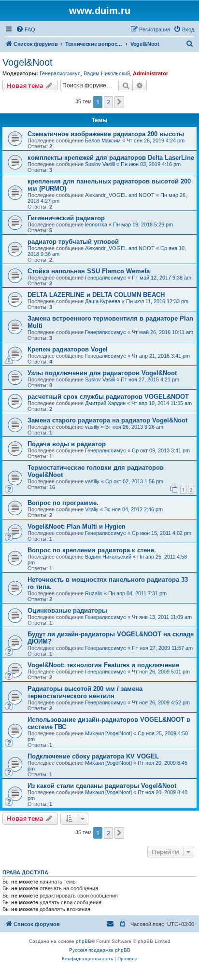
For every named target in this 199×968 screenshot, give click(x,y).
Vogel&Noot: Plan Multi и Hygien (77, 526)
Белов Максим (103, 140)
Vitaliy (92, 509)
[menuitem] (25, 29)
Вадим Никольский (107, 73)
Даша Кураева (102, 301)
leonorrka (96, 224)
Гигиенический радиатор (66, 218)
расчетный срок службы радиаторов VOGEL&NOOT (108, 396)
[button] (119, 102)
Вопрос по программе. (63, 502)
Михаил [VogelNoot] (108, 733)
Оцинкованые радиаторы (67, 610)
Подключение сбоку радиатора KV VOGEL (93, 756)
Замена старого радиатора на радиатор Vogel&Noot (107, 420)
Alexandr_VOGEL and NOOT (120, 195)
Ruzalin (93, 593)
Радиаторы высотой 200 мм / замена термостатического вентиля (85, 692)
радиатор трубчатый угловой (73, 241)
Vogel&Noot (27, 62)
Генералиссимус (60, 73)
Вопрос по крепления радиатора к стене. (92, 550)
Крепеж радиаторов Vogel (68, 349)
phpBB (83, 941)
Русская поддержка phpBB (99, 950)
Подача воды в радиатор (67, 444)
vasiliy (92, 427)
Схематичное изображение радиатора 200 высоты (106, 134)
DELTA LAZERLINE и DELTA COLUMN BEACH (96, 294)
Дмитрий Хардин (105, 403)
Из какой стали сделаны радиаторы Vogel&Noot (102, 785)
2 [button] (108, 102)
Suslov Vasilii (100, 164)
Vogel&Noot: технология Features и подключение (103, 665)
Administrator (150, 73)
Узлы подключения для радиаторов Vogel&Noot (102, 373)
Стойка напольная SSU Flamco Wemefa (89, 271)
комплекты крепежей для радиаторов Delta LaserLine (111, 157)
